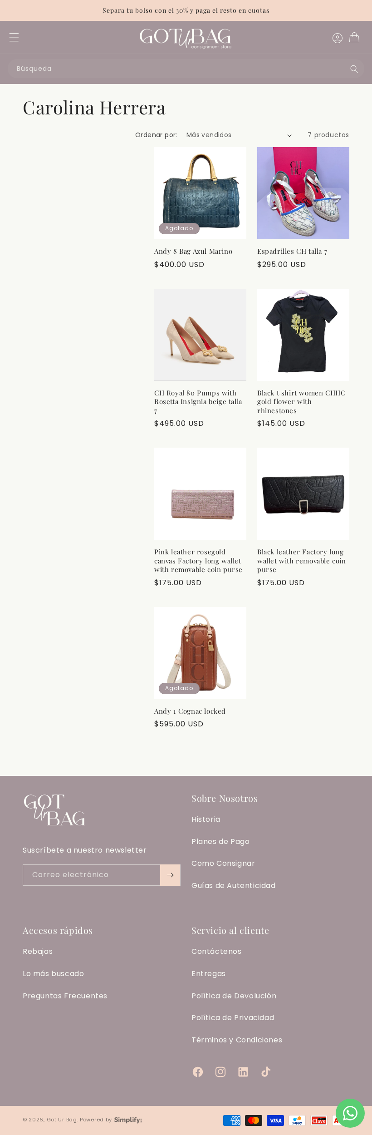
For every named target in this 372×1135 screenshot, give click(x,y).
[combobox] (186, 68)
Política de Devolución (233, 996)
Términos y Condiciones (236, 1040)
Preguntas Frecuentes (65, 996)
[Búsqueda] (354, 69)
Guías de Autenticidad (233, 885)
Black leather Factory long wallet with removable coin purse (301, 561)
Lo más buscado (53, 973)
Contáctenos (216, 951)
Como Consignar (223, 863)
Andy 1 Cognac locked (190, 711)
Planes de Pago (220, 841)
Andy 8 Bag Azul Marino (193, 251)
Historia (205, 819)
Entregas (208, 973)
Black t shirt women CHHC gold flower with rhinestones (301, 402)
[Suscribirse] (170, 875)
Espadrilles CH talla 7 (292, 251)
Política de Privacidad (232, 1017)
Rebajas (38, 951)
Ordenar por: (156, 134)
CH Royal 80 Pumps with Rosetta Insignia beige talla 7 (198, 402)
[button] (14, 37)
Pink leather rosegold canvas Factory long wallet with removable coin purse (198, 561)
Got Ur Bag (62, 1119)
